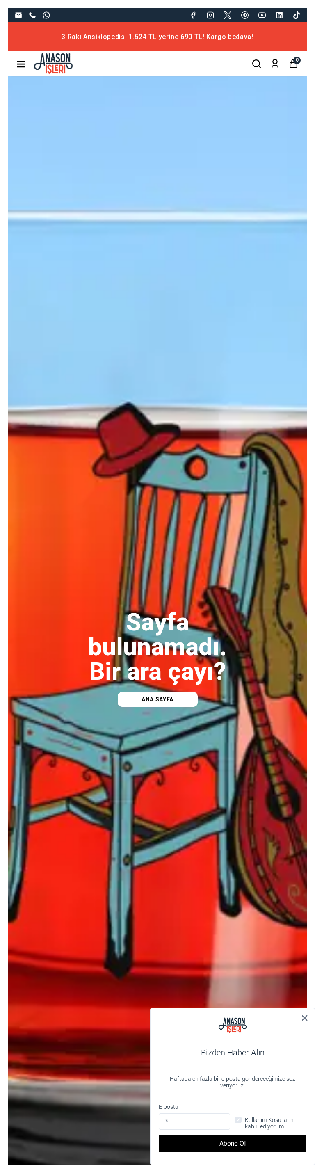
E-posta (168, 1106)
